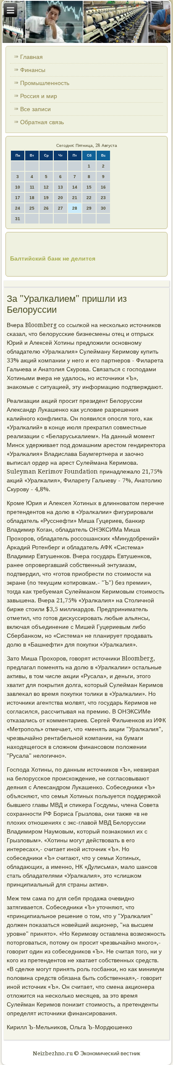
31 (17, 218)
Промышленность (44, 83)
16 (103, 187)
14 (74, 187)
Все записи (35, 109)
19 (46, 197)
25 (31, 208)
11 (32, 187)
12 (46, 187)
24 (17, 208)
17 (17, 197)
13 (60, 187)
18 (31, 197)
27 (60, 208)
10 (17, 187)
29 (89, 208)
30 (103, 208)
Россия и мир (38, 96)
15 (89, 187)
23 (103, 197)
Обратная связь (42, 122)
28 (74, 208)
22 (89, 197)
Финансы (32, 70)
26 (46, 208)
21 (74, 197)
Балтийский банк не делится (52, 258)
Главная (31, 56)
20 (60, 197)
